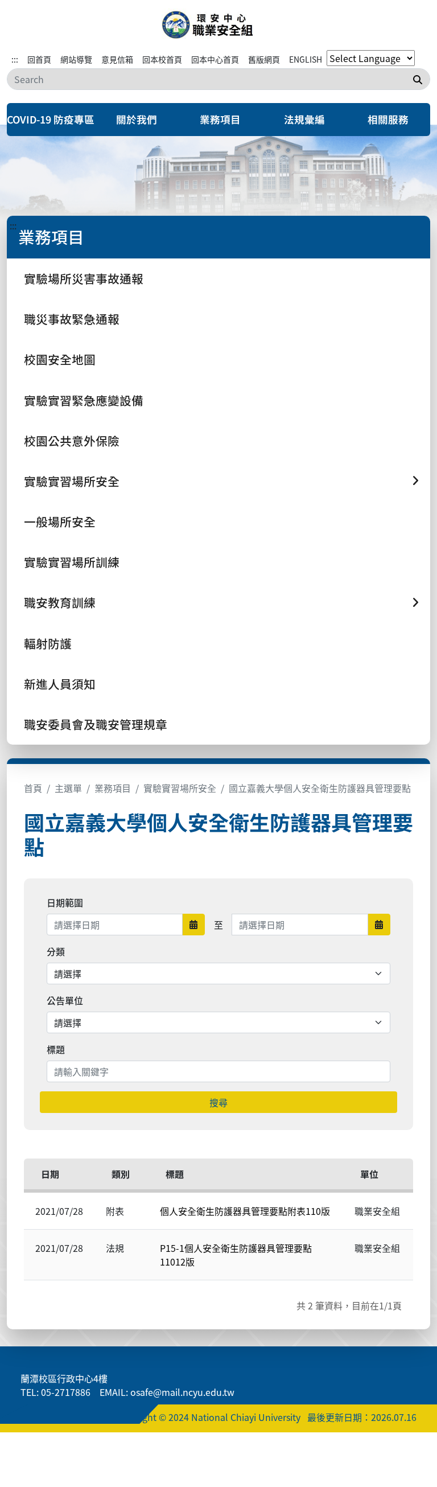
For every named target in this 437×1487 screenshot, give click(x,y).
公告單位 (65, 1000)
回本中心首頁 (215, 59)
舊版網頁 (264, 59)
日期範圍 (65, 902)
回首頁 (39, 59)
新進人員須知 (60, 683)
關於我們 (136, 119)
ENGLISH (305, 59)
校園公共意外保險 (71, 440)
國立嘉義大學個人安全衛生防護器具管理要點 (320, 788)
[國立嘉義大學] (218, 25)
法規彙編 (304, 119)
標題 (56, 1049)
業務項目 (220, 119)
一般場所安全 (60, 521)
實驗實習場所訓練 (71, 561)
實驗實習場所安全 (179, 788)
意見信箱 (117, 59)
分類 (56, 951)
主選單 (68, 788)
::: (14, 59)
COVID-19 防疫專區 (50, 119)
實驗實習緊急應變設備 (83, 400)
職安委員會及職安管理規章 (95, 724)
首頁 (33, 788)
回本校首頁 (162, 59)
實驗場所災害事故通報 (83, 278)
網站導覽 (76, 59)
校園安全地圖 (60, 359)
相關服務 (388, 119)
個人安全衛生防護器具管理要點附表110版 (245, 1211)
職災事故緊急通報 (71, 318)
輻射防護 (48, 643)
